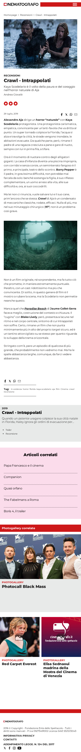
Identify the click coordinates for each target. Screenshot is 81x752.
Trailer (8, 430)
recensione (9, 392)
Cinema (64, 389)
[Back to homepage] (13, 721)
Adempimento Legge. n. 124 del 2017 (28, 744)
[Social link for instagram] (14, 748)
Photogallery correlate (18, 528)
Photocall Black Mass (24, 586)
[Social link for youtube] (19, 748)
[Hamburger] (75, 4)
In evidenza (16, 389)
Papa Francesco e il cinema (24, 465)
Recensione (12, 433)
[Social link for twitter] (4, 748)
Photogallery (13, 582)
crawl (71, 389)
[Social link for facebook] (9, 748)
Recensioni (26, 14)
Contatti (10, 739)
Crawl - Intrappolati (22, 412)
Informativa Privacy (18, 735)
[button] (61, 114)
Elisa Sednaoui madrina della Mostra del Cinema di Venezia (60, 670)
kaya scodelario (44, 389)
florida (33, 389)
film (58, 389)
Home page (10, 14)
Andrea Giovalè (13, 94)
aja (53, 389)
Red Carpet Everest (19, 664)
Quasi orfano (13, 488)
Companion (12, 477)
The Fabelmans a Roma (21, 500)
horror (26, 389)
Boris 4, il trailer (15, 511)
